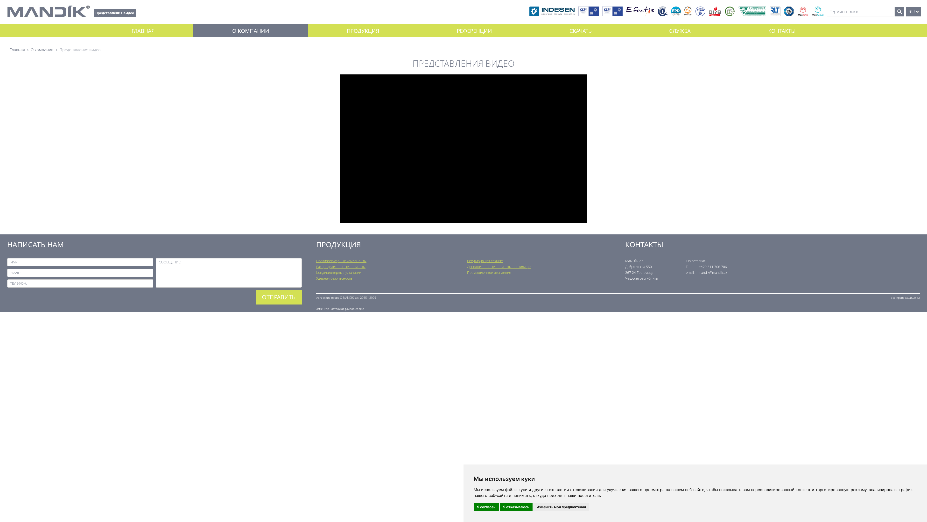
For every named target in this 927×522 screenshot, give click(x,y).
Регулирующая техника (485, 261)
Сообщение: (170, 262)
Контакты (782, 30)
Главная (143, 30)
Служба (680, 30)
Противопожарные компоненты (341, 261)
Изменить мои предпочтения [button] (561, 507)
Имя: (14, 262)
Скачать (580, 30)
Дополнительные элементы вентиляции (499, 266)
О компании (250, 30)
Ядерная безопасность (334, 278)
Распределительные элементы (340, 266)
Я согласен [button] (486, 507)
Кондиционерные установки (338, 272)
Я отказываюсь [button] (516, 507)
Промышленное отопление (489, 272)
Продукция (363, 30)
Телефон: (18, 283)
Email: (15, 272)
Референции (474, 30)
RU (911, 11)
